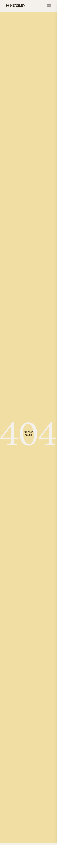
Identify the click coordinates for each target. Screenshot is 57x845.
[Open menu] (49, 5)
